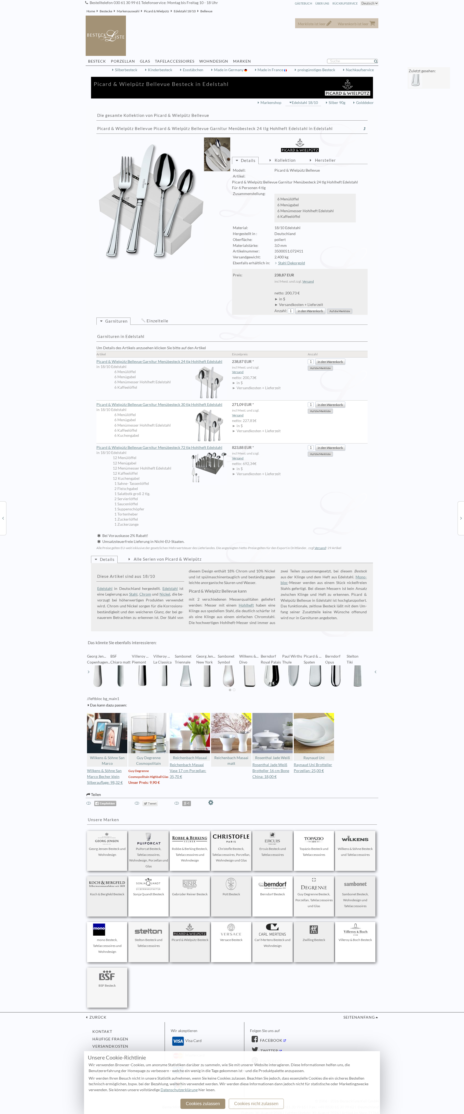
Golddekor (365, 102)
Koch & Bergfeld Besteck (107, 894)
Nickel (165, 594)
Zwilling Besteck (314, 940)
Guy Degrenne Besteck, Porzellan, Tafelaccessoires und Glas (314, 900)
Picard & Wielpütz (156, 11)
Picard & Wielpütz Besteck (190, 940)
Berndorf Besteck (272, 894)
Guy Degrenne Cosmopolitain (148, 761)
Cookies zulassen (203, 1103)
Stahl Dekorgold (291, 263)
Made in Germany (229, 70)
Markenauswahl (128, 11)
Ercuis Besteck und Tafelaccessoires (272, 852)
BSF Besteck (107, 985)
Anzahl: (280, 311)
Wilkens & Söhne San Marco (107, 761)
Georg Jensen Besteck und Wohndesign (107, 852)
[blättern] (88, 672)
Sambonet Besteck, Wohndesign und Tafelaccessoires (355, 900)
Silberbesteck (126, 70)
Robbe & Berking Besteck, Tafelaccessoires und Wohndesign (190, 855)
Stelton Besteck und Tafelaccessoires (148, 943)
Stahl (133, 594)
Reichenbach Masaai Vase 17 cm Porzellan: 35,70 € (188, 771)
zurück (97, 1017)
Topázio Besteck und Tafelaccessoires (313, 852)
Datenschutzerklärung (179, 1090)
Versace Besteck (231, 940)
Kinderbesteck (160, 70)
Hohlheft (246, 605)
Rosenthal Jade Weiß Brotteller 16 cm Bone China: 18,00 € (270, 771)
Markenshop (270, 102)
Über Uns (322, 3)
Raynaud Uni (314, 758)
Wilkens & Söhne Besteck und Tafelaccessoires (355, 852)
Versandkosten (110, 1046)
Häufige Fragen (110, 1039)
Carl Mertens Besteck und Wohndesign (273, 943)
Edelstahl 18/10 (185, 11)
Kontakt (102, 1031)
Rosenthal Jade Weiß (272, 758)
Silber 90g (337, 102)
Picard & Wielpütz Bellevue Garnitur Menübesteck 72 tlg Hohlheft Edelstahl (159, 447)
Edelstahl (105, 588)
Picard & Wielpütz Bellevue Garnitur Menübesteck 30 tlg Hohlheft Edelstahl (159, 404)
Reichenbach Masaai (190, 758)
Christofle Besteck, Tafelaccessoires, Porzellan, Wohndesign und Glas (231, 855)
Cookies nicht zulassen (256, 1103)
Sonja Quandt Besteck (148, 894)
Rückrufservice (345, 3)
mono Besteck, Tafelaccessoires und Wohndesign (107, 946)
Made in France (271, 70)
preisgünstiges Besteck (316, 70)
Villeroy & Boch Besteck (355, 940)
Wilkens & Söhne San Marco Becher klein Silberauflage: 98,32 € (105, 777)
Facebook (270, 1040)
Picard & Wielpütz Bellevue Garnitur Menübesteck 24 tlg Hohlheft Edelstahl (159, 361)
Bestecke (106, 11)
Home (90, 11)
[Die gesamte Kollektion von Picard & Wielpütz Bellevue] (365, 128)
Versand (308, 281)
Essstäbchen (193, 70)
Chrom (145, 594)
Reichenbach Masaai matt (231, 761)
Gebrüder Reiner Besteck (190, 894)
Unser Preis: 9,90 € (144, 782)
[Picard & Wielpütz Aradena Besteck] (3, 518)
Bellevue (206, 11)
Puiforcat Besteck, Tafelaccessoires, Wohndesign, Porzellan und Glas (148, 857)
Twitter (268, 1051)
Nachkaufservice (360, 70)
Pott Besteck (231, 894)
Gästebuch (303, 3)
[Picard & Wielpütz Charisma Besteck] (461, 518)
